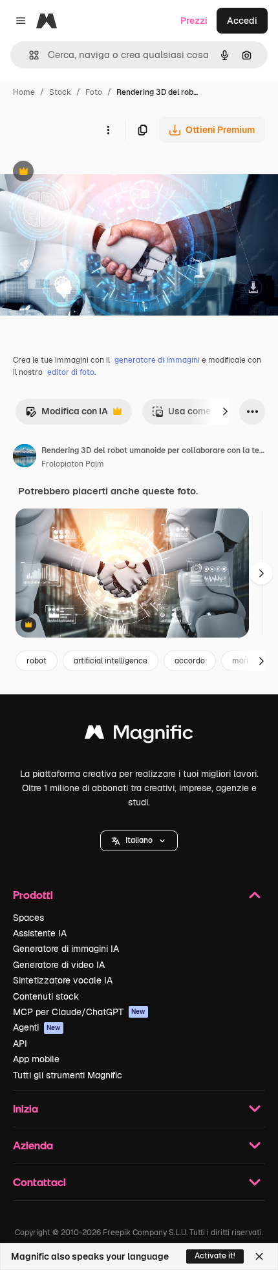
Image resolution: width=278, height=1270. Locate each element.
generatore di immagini (157, 360)
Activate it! (215, 1256)
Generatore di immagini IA (66, 948)
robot (37, 661)
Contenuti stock (46, 996)
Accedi (242, 20)
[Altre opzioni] (108, 130)
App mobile (36, 1059)
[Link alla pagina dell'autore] (24, 457)
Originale (85, 172)
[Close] (259, 1256)
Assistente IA (40, 933)
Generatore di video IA (59, 965)
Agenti (37, 1027)
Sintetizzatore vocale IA (62, 980)
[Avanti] (225, 412)
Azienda (33, 1145)
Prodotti (33, 895)
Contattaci (39, 1182)
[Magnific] (139, 735)
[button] (139, 841)
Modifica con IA (66, 414)
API (20, 1043)
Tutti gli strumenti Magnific (67, 1075)
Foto (93, 92)
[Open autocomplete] (29, 55)
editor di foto (70, 372)
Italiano (139, 840)
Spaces (28, 917)
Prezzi (194, 20)
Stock (60, 92)
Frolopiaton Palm (72, 464)
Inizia (25, 1108)
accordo (190, 661)
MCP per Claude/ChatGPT (79, 1012)
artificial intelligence (110, 661)
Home (24, 92)
